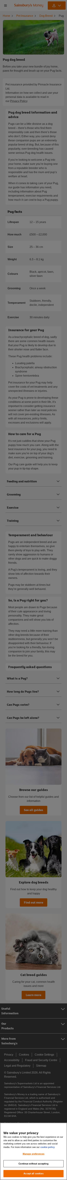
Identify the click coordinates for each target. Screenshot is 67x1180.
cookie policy (47, 1147)
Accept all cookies (33, 1173)
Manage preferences (33, 1154)
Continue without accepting (33, 1163)
